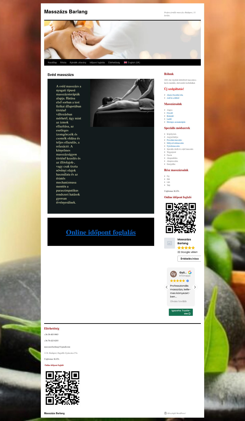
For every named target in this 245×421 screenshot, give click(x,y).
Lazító (169, 119)
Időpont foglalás (97, 62)
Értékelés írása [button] (190, 258)
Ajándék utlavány (78, 62)
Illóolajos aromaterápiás (176, 122)
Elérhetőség (114, 62)
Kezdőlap (52, 62)
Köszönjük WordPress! (177, 413)
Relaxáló (170, 116)
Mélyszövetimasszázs (175, 143)
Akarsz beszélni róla (175, 94)
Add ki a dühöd (173, 97)
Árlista (63, 62)
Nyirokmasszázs (173, 146)
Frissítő (170, 113)
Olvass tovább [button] (178, 301)
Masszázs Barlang (66, 11)
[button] (194, 287)
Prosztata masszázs (174, 140)
